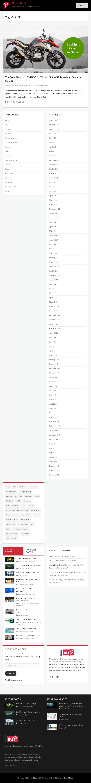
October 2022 (53, 169)
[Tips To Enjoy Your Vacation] (9, 630)
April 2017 (53, 404)
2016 (14, 487)
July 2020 (52, 244)
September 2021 (54, 218)
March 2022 (53, 200)
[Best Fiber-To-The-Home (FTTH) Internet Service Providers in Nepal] (52, 705)
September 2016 (54, 435)
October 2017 (53, 377)
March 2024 (53, 120)
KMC (23, 505)
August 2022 (53, 178)
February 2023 (54, 151)
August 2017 (53, 386)
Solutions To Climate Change (26, 558)
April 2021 (53, 227)
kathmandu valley (12, 505)
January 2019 (53, 311)
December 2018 (54, 315)
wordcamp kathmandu (21, 529)
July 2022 (52, 182)
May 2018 (52, 346)
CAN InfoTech (11, 491)
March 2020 (53, 253)
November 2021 (54, 209)
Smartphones (9, 173)
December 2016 (54, 422)
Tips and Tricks (10, 187)
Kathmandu (27, 501)
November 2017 (54, 373)
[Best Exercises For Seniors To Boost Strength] (9, 611)
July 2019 (52, 284)
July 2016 (52, 444)
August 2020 (53, 240)
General (7, 147)
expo (37, 496)
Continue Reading (14, 102)
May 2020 (52, 249)
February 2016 (54, 466)
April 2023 (53, 147)
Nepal (8, 515)
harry (51, 556)
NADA (31, 505)
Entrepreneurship (11, 142)
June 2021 (52, 222)
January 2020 (53, 262)
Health (7, 151)
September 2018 (54, 329)
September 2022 (54, 173)
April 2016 (53, 457)
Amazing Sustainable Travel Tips (27, 572)
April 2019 (53, 298)
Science (7, 169)
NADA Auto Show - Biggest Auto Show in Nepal (22, 510)
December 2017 (54, 368)
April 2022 (53, 196)
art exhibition (33, 487)
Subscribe (11, 673)
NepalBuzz (19, 3)
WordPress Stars (11, 538)
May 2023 (52, 142)
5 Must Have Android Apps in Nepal (71, 725)
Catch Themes (68, 778)
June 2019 (52, 289)
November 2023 (54, 129)
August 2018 (53, 333)
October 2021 (53, 213)
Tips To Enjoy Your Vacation (26, 629)
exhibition (28, 496)
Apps (7, 120)
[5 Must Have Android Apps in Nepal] (52, 727)
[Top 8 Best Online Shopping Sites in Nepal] (52, 716)
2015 (8, 487)
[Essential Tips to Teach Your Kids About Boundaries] (9, 600)
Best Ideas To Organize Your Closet (28, 636)
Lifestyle (8, 156)
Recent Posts (9, 551)
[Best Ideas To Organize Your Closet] (9, 637)
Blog (6, 125)
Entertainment (10, 138)
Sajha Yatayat (25, 515)
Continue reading (75, 670)
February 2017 (54, 413)
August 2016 (53, 439)
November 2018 (54, 320)
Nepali (16, 515)
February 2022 (54, 204)
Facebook (9, 501)
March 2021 (53, 231)
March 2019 (53, 302)
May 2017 (52, 399)
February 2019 (54, 306)
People (7, 165)
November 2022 (54, 165)
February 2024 (54, 125)
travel (8, 529)
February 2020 (54, 258)
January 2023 (53, 156)
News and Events (12, 86)
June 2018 (52, 342)
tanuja (51, 561)
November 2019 (54, 266)
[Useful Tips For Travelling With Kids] (9, 581)
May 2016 (52, 453)
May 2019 (52, 293)
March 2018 (53, 355)
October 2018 (53, 324)
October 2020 (53, 235)
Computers (8, 129)
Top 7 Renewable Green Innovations (28, 565)
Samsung (37, 515)
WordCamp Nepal (12, 533)
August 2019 (53, 280)
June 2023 (52, 138)
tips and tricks (22, 524)
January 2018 (53, 364)
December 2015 (54, 475)
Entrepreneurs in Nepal (14, 496)
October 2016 (53, 431)
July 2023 (52, 133)
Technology (9, 182)
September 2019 (54, 275)
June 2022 (52, 187)
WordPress (25, 533)
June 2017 (52, 395)
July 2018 (52, 337)
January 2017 (53, 417)
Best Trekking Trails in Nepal (66, 561)
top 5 (32, 524)
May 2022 (52, 191)
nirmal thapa (53, 572)
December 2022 (54, 160)
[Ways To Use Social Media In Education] (9, 590)
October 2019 (53, 271)
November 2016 (54, 426)
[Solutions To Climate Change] (9, 560)
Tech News (8, 178)
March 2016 (53, 461)
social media (10, 524)
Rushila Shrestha (42, 86)
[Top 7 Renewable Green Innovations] (9, 567)
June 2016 (52, 448)
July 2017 (52, 391)
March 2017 (53, 408)
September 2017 (54, 382)
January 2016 (53, 470)
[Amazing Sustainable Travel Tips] (9, 574)
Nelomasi (52, 580)
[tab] (13, 551)
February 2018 (54, 360)
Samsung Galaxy (12, 520)
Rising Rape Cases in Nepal (64, 556)
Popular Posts (31, 551)
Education (8, 133)
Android (22, 487)
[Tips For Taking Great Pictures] (9, 621)
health (18, 501)
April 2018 (53, 351)
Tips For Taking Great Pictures (26, 619)
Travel (7, 191)
